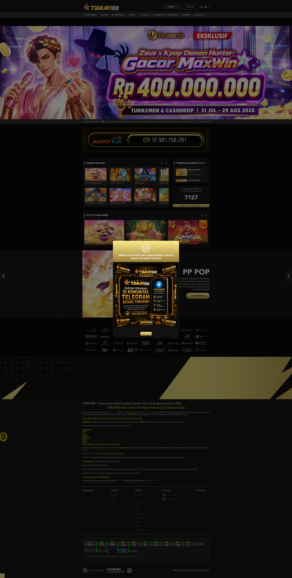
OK (146, 334)
